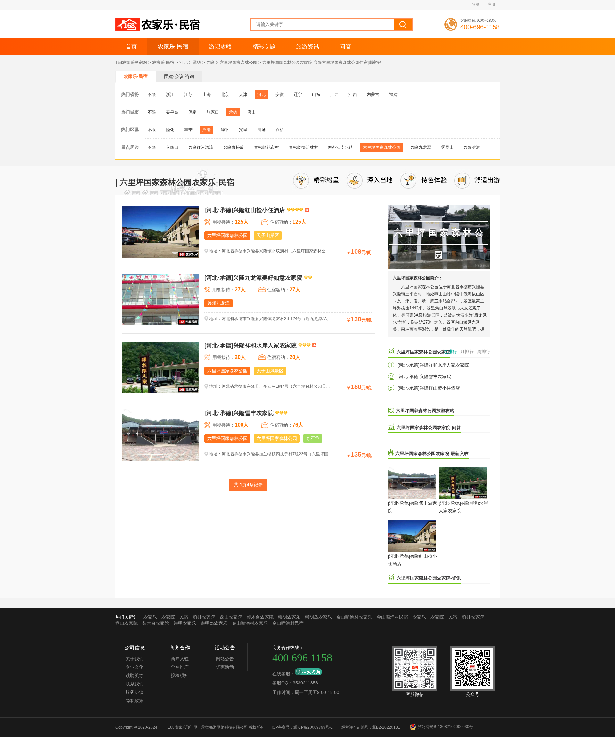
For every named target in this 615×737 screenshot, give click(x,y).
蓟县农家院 (204, 617)
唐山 (251, 112)
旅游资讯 (307, 46)
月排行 (467, 351)
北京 (225, 94)
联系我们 (135, 683)
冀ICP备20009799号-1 (313, 727)
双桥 (279, 129)
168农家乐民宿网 (131, 62)
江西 (352, 94)
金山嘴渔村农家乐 (354, 617)
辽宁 (298, 94)
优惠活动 (225, 667)
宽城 (243, 129)
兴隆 (210, 62)
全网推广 (180, 667)
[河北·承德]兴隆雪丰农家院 (424, 376)
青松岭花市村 (266, 147)
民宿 (183, 617)
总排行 (450, 351)
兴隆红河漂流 (200, 147)
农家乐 (150, 617)
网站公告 (225, 658)
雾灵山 (447, 147)
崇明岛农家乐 (318, 617)
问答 (345, 46)
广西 (334, 94)
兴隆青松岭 (233, 147)
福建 (393, 94)
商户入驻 (180, 658)
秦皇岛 (172, 112)
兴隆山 (172, 147)
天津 (243, 94)
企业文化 (135, 667)
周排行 (483, 351)
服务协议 (135, 692)
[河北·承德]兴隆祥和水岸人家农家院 (433, 365)
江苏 (188, 94)
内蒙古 (373, 94)
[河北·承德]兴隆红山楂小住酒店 (429, 388)
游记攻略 (220, 46)
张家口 (213, 112)
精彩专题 (263, 46)
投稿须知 (180, 675)
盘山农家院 (231, 617)
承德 (197, 62)
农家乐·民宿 (173, 46)
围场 (261, 129)
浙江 (170, 94)
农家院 (168, 617)
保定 (192, 112)
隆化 (170, 129)
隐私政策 (135, 700)
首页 (131, 46)
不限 (152, 94)
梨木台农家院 (260, 617)
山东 (316, 94)
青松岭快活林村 (303, 147)
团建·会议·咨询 (179, 76)
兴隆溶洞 (471, 147)
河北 (183, 62)
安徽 (279, 94)
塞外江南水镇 (340, 147)
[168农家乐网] (158, 29)
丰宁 (188, 129)
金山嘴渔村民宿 (392, 617)
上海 (206, 94)
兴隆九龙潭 (420, 147)
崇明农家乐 (289, 617)
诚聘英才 (135, 675)
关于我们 (135, 658)
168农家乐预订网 (183, 727)
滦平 (225, 129)
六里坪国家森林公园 (238, 62)
